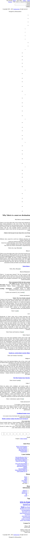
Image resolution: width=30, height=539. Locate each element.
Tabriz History (26, 266)
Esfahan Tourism (12, 106)
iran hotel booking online (25, 517)
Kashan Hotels (12, 193)
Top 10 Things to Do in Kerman (11, 158)
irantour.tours (16, 9)
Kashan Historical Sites (12, 197)
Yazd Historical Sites (10, 126)
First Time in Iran (15, 32)
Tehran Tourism (12, 52)
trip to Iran (25, 502)
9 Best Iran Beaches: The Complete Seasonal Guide (21, 458)
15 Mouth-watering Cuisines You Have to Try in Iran (15, 418)
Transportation (23, 451)
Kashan (18, 190)
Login (25, 495)
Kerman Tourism (12, 154)
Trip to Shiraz (27, 520)
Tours (22, 18)
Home (14, 0)
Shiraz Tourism (12, 81)
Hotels (21, 22)
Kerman (18, 142)
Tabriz (24, 0)
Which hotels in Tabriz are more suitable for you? (21, 470)
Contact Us (24, 491)
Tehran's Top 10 (12, 56)
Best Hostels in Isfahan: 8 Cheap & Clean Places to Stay (21, 461)
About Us (25, 490)
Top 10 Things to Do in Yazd (11, 135)
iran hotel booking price (25, 512)
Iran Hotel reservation (26, 515)
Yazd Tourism (13, 130)
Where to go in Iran (14, 39)
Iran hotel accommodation (26, 509)
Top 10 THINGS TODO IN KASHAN (11, 205)
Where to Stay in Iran (13, 35)
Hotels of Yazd (12, 122)
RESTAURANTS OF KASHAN (13, 210)
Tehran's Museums (11, 66)
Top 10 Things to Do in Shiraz (11, 86)
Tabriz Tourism (12, 177)
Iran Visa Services (23, 449)
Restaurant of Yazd (11, 138)
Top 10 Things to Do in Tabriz (11, 181)
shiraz (18, 70)
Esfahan (18, 94)
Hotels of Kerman (11, 145)
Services (21, 42)
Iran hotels (25, 511)
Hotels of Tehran (12, 63)
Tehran (18, 49)
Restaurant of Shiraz (10, 89)
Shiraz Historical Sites (12, 77)
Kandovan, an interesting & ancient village (19, 353)
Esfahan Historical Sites (11, 102)
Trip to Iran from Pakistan (21, 463)
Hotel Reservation (23, 450)
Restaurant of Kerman (13, 162)
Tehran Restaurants (10, 59)
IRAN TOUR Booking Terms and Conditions (21, 447)
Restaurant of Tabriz (10, 185)
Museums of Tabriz (11, 173)
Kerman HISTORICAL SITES (12, 150)
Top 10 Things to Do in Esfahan (11, 110)
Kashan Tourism (12, 201)
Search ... (28, 3)
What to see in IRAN (14, 28)
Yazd (19, 119)
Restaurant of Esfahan (13, 115)
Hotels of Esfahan (11, 98)
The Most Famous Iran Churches (21, 377)
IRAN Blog (20, 25)
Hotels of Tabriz (12, 170)
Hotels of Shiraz (12, 73)
